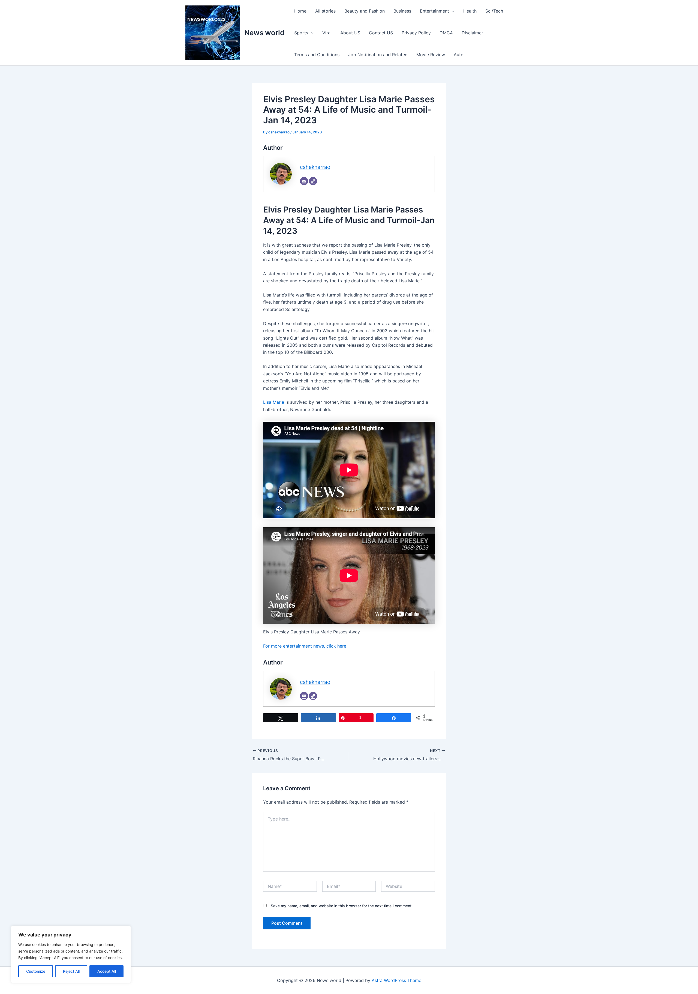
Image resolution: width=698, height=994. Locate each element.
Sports (301, 32)
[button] (452, 11)
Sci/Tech (494, 11)
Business (402, 11)
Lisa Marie (273, 402)
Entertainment (434, 11)
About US (350, 32)
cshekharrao (315, 167)
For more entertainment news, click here (304, 646)
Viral (327, 32)
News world (264, 32)
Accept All (106, 971)
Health (470, 11)
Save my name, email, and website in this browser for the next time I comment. (342, 905)
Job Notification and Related (378, 54)
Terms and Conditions (316, 54)
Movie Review (430, 54)
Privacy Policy (416, 32)
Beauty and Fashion (364, 11)
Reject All (71, 971)
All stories (325, 11)
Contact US (381, 32)
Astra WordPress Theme (396, 980)
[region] (71, 954)
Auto (459, 54)
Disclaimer (472, 32)
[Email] (304, 181)
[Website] (313, 181)
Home (300, 11)
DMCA (446, 32)
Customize (35, 971)
